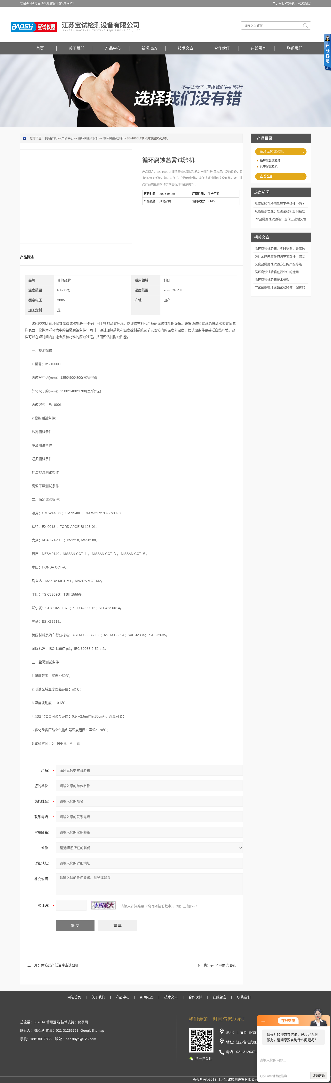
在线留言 (305, 3)
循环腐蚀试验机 (272, 151)
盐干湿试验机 (268, 166)
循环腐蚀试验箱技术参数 (272, 279)
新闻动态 (149, 48)
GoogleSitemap (92, 1030)
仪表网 (83, 1022)
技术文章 (185, 48)
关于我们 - (279, 3)
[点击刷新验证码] (103, 905)
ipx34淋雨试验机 (223, 965)
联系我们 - (292, 3)
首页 (40, 48)
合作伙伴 (222, 48)
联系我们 (294, 48)
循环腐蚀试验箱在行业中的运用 (277, 272)
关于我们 (76, 48)
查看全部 (266, 176)
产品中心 (113, 48)
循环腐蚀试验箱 (270, 160)
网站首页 (51, 138)
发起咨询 (319, 1076)
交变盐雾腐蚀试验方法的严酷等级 (278, 264)
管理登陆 (53, 1022)
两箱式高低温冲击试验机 (59, 965)
